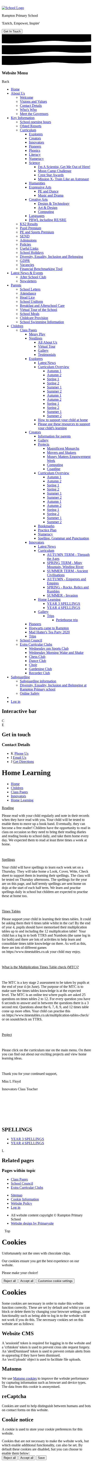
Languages (36, 216)
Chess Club (37, 657)
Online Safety (30, 693)
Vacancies (27, 265)
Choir (33, 665)
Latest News (47, 363)
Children (17, 326)
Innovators (36, 142)
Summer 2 (54, 391)
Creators (35, 138)
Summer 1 (54, 387)
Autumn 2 (54, 375)
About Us (18, 93)
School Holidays (32, 252)
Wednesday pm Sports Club (49, 648)
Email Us (19, 757)
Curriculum (28, 130)
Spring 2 (53, 383)
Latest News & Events (27, 273)
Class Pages (28, 330)
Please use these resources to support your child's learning (64, 426)
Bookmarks (46, 526)
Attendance (28, 293)
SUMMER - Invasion (62, 595)
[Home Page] (13, 8)
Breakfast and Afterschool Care (42, 306)
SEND (25, 236)
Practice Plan (47, 530)
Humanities (37, 183)
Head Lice (27, 297)
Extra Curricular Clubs (36, 644)
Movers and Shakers (61, 452)
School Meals (29, 314)
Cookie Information (25, 1199)
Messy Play (37, 334)
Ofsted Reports (30, 126)
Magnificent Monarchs (63, 448)
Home (15, 89)
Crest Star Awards (51, 175)
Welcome (26, 97)
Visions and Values (33, 101)
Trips (50, 616)
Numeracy (36, 159)
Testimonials (47, 354)
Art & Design (47, 208)
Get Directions (23, 762)
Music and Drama (50, 195)
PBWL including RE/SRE (47, 220)
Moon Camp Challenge (54, 171)
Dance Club (37, 661)
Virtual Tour (46, 346)
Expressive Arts (40, 187)
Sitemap (16, 1195)
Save (41, 1458)
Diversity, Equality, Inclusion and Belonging (51, 257)
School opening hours (35, 122)
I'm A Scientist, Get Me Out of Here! (64, 167)
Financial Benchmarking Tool (41, 269)
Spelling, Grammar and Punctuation (63, 538)
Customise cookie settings (55, 1281)
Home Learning (49, 599)
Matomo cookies (25, 1378)
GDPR (25, 261)
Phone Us (21, 753)
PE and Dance (48, 191)
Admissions (28, 240)
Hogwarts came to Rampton (49, 628)
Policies (25, 244)
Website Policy (21, 1203)
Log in (15, 701)
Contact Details (31, 105)
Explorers (36, 134)
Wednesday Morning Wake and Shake (56, 652)
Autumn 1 (54, 371)
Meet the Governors (34, 114)
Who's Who (28, 110)
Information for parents (54, 436)
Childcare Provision (34, 318)
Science (34, 163)
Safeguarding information (38, 681)
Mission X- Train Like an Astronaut (63, 179)
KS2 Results (29, 224)
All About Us (47, 342)
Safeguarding (20, 677)
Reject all (10, 1281)
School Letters (30, 289)
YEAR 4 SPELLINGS (63, 608)
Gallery (43, 350)
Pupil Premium (30, 228)
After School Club (33, 277)
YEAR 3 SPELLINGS (63, 603)
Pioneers (35, 146)
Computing (46, 212)
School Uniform (31, 301)
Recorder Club (39, 673)
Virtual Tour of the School (38, 310)
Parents (16, 285)
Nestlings (35, 338)
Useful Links (29, 248)
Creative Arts (38, 199)
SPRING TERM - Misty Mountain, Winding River (65, 565)
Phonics (34, 150)
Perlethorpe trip (67, 620)
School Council (31, 640)
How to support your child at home (63, 420)
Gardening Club (40, 669)
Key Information (23, 118)
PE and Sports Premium (37, 232)
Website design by (32, 1223)
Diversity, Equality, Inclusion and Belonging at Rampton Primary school (53, 687)
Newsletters (28, 281)
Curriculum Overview (53, 367)
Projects (43, 444)
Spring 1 (53, 379)
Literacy (35, 154)
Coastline (53, 469)
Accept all (26, 1281)
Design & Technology (54, 203)
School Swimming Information (42, 322)
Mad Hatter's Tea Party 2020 (49, 632)
